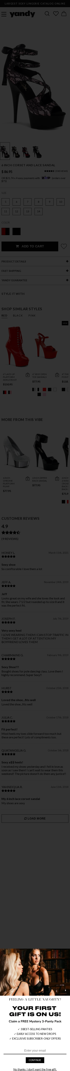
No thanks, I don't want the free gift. (35, 1069)
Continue (35, 1060)
